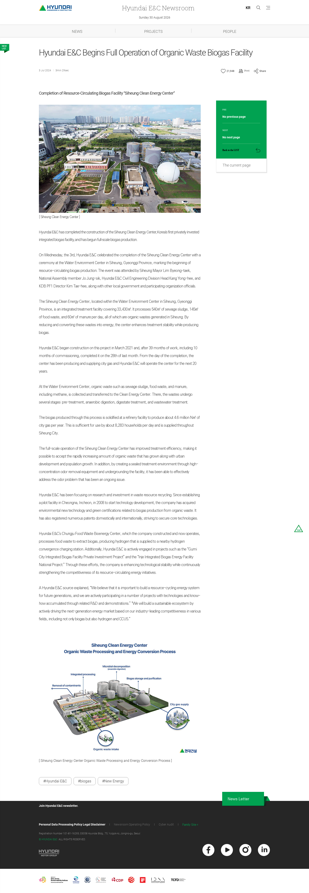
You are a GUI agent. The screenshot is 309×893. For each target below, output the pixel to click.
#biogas (84, 781)
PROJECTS (153, 31)
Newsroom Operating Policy (132, 824)
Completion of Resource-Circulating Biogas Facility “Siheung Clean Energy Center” (107, 93)
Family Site (189, 825)
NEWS (77, 31)
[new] (208, 850)
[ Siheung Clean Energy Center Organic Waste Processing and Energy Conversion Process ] (105, 761)
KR (248, 8)
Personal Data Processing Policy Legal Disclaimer (72, 824)
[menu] (268, 7)
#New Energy (113, 781)
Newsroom (158, 8)
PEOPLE (229, 31)
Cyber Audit (166, 824)
